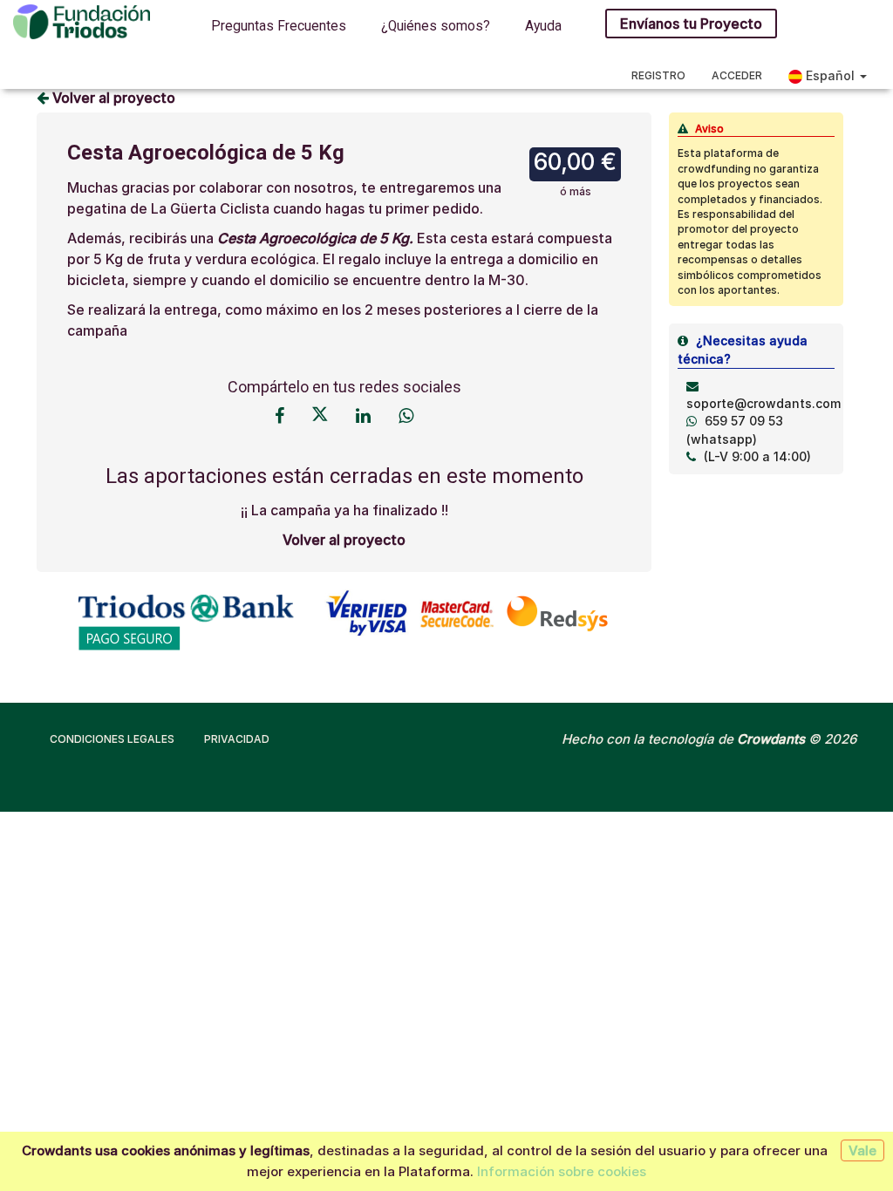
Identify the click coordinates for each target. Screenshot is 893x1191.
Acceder (737, 75)
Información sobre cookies (561, 1171)
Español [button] (830, 75)
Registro (658, 75)
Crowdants (771, 739)
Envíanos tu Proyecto (691, 23)
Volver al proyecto (112, 97)
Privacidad (236, 738)
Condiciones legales (112, 738)
